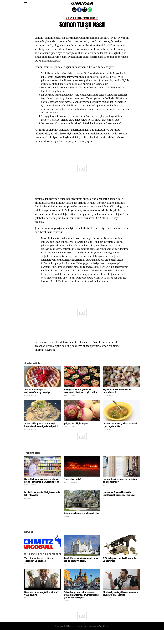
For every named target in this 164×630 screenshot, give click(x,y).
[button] (25, 3)
